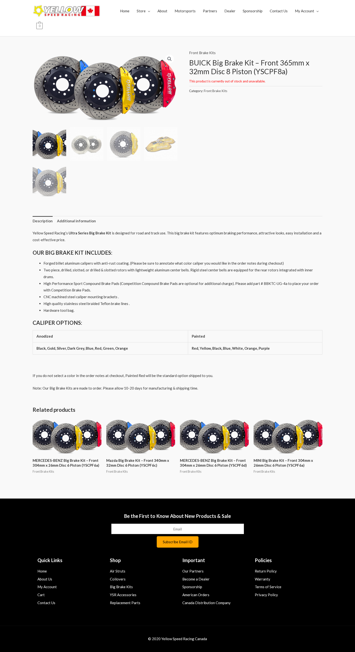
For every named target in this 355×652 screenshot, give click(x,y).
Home (124, 11)
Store (141, 11)
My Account (304, 11)
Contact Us (279, 11)
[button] (169, 59)
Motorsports (185, 11)
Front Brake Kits (202, 53)
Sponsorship (253, 11)
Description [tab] (43, 221)
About (162, 11)
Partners (210, 11)
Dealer (229, 11)
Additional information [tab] (76, 221)
